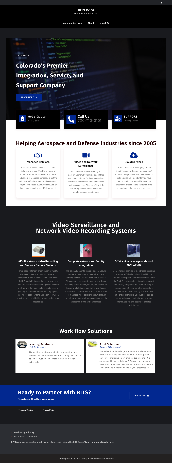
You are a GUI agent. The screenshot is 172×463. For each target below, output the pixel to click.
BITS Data (86, 10)
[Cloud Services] (134, 155)
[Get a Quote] (22, 118)
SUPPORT (130, 116)
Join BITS (105, 23)
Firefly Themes (106, 458)
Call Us (83, 116)
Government (32, 436)
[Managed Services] (38, 155)
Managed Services (72, 23)
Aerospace (19, 436)
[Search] (161, 3)
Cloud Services (134, 162)
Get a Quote (37, 116)
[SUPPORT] (118, 118)
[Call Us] (71, 119)
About (91, 23)
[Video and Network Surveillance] (86, 155)
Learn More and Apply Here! (99, 442)
